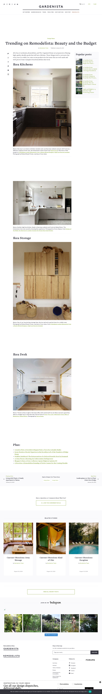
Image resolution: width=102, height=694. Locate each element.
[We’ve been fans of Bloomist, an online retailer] (13, 623)
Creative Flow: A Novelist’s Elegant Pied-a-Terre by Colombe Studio (38, 450)
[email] (17, 4)
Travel (44, 12)
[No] (100, 691)
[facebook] (12, 4)
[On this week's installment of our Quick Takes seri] (70, 623)
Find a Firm (50, 12)
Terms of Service (56, 667)
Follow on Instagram (52, 634)
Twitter (73, 670)
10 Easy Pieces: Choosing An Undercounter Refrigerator (34, 459)
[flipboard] (4, 4)
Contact (55, 665)
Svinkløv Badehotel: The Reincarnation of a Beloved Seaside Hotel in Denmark (41, 456)
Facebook (73, 668)
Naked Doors (54, 150)
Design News (51, 38)
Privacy (54, 670)
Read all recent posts (51, 591)
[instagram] (9, 4)
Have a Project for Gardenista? (57, 677)
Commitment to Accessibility (56, 673)
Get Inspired (26, 12)
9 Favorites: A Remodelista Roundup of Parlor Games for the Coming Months (41, 463)
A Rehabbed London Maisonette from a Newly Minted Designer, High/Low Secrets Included (44, 152)
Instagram (73, 665)
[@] (8, 611)
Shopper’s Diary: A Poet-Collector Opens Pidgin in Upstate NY (36, 461)
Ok (90, 691)
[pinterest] (7, 4)
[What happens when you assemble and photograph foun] (32, 623)
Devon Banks (40, 416)
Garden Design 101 (36, 12)
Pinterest (73, 663)
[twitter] (15, 4)
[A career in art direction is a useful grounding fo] (89, 623)
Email (72, 673)
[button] (82, 4)
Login (94, 4)
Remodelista (75, 12)
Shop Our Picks (59, 12)
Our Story (68, 12)
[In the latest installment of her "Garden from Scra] (51, 623)
